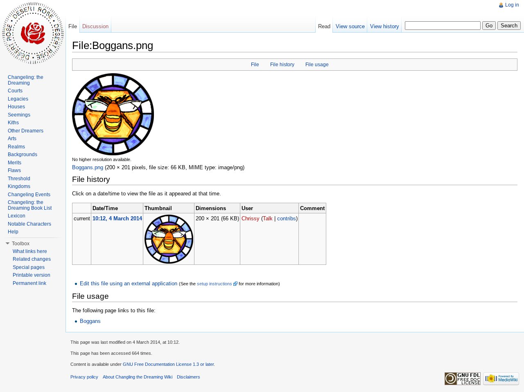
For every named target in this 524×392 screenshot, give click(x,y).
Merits (14, 163)
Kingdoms (19, 186)
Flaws (14, 170)
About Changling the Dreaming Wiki (137, 376)
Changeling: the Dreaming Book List (30, 205)
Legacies (18, 99)
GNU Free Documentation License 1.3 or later (168, 364)
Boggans (90, 321)
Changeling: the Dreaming (25, 80)
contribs (286, 218)
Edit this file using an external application (128, 283)
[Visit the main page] (33, 32)
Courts (15, 91)
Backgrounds (22, 154)
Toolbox (20, 243)
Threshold (19, 178)
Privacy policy (84, 376)
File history (282, 64)
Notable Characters (29, 224)
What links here (30, 251)
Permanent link (29, 283)
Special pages (29, 267)
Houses (16, 107)
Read (324, 26)
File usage (317, 64)
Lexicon (16, 216)
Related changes (32, 259)
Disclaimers (188, 376)
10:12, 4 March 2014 (117, 218)
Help (13, 232)
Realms (16, 147)
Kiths (13, 122)
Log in (512, 5)
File (255, 64)
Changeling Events (29, 194)
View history (384, 26)
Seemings (19, 115)
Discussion (95, 26)
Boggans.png (87, 167)
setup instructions (214, 283)
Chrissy (251, 218)
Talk (268, 218)
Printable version (31, 275)
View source (350, 26)
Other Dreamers (25, 131)
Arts (12, 138)
